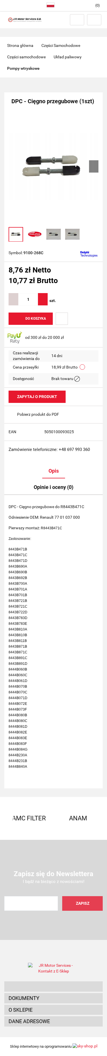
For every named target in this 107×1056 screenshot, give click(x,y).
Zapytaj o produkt (37, 396)
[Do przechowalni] (62, 319)
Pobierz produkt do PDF (38, 414)
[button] (53, 986)
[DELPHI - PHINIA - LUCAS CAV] (88, 253)
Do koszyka (35, 319)
